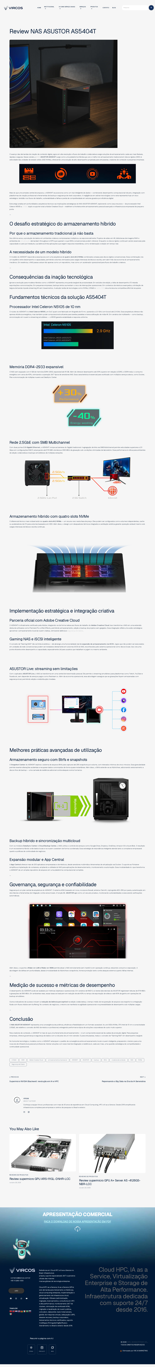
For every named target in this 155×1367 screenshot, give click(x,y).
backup (96, 1060)
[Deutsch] (21, 1311)
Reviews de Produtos (18, 1175)
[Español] (10, 1314)
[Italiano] (24, 1311)
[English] (19, 1311)
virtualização (25, 241)
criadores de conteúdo (118, 1060)
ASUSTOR (86, 1060)
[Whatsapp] (21, 1298)
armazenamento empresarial (57, 1060)
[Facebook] (10, 1298)
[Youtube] (26, 1298)
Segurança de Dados (18, 1064)
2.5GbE (25, 206)
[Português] (27, 1311)
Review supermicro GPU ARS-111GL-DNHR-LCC (39, 1179)
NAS (38, 157)
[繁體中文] (13, 1311)
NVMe (140, 1060)
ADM (22, 1060)
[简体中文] (10, 1311)
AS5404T (75, 1060)
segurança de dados (75, 631)
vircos (26, 1098)
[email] (24, 1112)
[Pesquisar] (151, 7)
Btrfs (105, 1060)
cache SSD (100, 288)
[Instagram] (16, 1298)
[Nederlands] (16, 1311)
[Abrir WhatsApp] (149, 1361)
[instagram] (29, 1112)
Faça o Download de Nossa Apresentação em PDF (77, 1222)
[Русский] (30, 1311)
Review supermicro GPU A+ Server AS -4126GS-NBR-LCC (109, 1182)
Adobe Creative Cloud (36, 1060)
